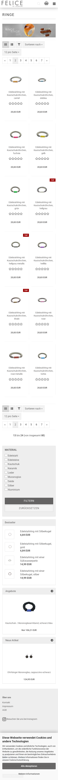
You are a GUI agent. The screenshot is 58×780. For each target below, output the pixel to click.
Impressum (7, 706)
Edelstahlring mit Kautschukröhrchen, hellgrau (43, 205)
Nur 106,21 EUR (29, 630)
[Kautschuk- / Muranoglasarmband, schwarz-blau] (29, 607)
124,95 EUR (29, 679)
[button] (5, 44)
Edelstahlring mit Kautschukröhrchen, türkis (43, 371)
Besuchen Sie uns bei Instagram (21, 719)
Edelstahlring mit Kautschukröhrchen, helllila (43, 260)
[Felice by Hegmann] (12, 4)
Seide (11, 481)
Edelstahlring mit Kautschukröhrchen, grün (16, 205)
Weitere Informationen (29, 774)
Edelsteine (13, 459)
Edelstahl (13, 455)
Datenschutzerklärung (19, 760)
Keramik (12, 468)
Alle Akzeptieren (29, 766)
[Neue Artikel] (52, 640)
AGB (4, 710)
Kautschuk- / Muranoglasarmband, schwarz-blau (29, 623)
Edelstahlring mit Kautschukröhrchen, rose (43, 315)
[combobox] (34, 44)
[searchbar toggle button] (39, 4)
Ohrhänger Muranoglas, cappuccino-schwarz (29, 672)
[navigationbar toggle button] (54, 4)
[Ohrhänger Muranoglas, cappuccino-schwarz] (29, 656)
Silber (11, 485)
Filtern (29, 500)
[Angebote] (52, 591)
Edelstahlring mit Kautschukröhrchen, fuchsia (16, 150)
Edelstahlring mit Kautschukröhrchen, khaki (16, 315)
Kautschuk (13, 464)
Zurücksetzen (29, 508)
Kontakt (6, 702)
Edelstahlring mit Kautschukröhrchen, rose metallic (16, 371)
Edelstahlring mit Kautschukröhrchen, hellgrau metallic (16, 260)
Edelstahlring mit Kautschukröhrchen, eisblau (43, 95)
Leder (11, 472)
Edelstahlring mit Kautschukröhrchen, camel (16, 95)
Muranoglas (14, 477)
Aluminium (14, 489)
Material (11, 449)
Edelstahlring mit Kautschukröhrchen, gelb (43, 150)
